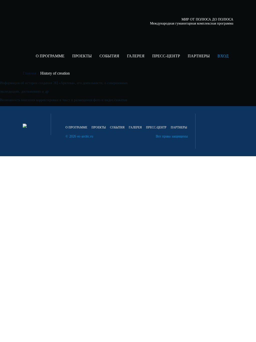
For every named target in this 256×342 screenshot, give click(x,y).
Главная (29, 73)
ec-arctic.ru (85, 136)
